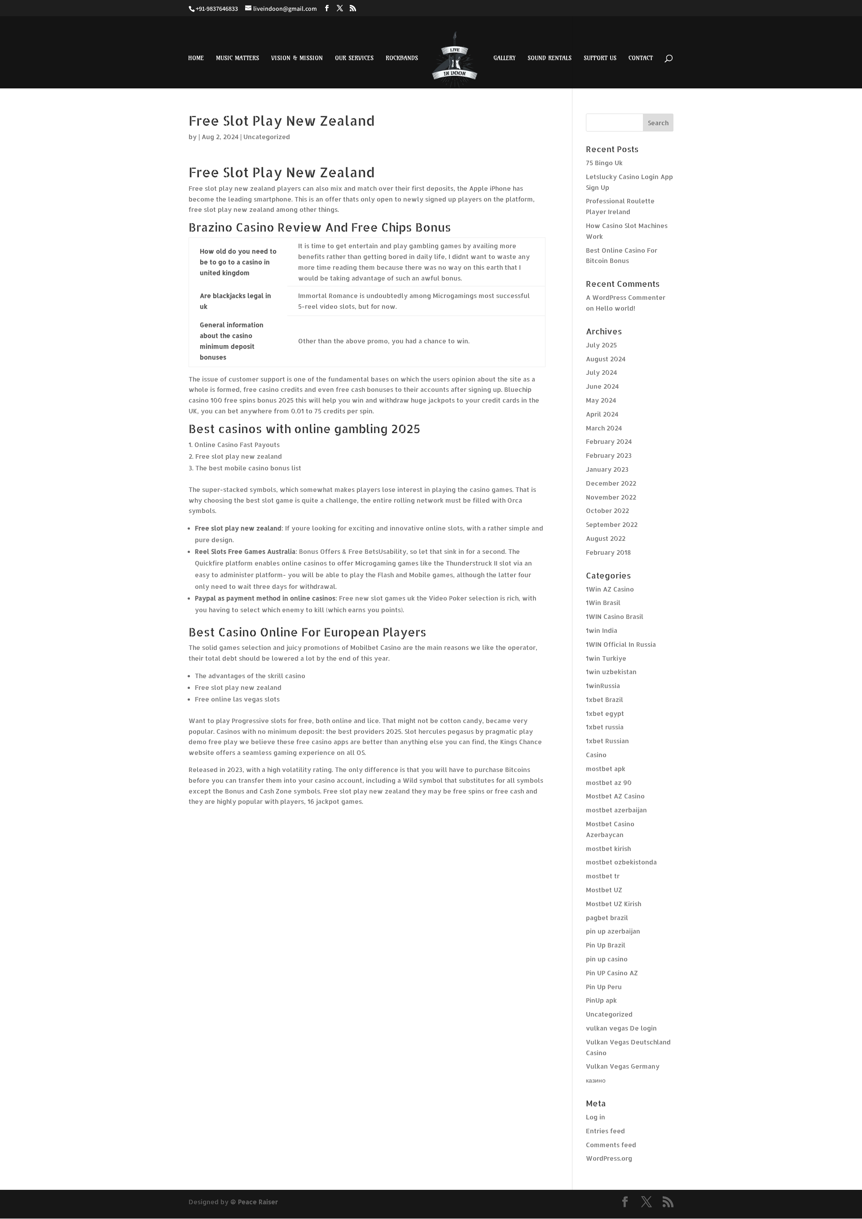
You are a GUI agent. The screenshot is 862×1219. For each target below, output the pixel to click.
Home (196, 58)
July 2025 (601, 345)
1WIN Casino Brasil (614, 616)
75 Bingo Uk (604, 163)
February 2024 (609, 441)
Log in (595, 1117)
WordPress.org (609, 1158)
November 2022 (611, 497)
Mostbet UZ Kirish (613, 904)
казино (596, 1080)
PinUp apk (601, 1000)
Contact (641, 58)
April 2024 (602, 414)
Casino (596, 755)
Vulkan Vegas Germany (623, 1066)
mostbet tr (603, 876)
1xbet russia (605, 727)
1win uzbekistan (611, 671)
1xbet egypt (605, 713)
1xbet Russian (607, 741)
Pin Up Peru (604, 987)
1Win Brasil (603, 602)
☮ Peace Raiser (254, 1202)
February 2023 (609, 455)
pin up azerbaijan (613, 931)
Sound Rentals (550, 58)
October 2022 (607, 510)
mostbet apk (605, 768)
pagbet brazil (607, 917)
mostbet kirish (608, 848)
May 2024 (601, 400)
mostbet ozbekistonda (621, 862)
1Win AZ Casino (610, 589)
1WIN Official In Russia (621, 644)
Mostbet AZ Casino (615, 796)
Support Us (600, 58)
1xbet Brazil (604, 699)
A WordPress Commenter (625, 297)
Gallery (504, 58)
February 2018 (608, 552)
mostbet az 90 (609, 782)
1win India (601, 630)
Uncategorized (609, 1014)
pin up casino (607, 959)
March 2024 (604, 428)
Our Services (354, 58)
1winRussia (603, 685)
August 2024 (605, 359)
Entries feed (605, 1131)
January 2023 (607, 469)
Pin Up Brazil (605, 945)
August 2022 (605, 538)
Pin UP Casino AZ (612, 973)
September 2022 (612, 524)
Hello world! (615, 308)
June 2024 (602, 386)
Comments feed (611, 1145)
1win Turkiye (606, 658)
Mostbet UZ (604, 890)
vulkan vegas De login (621, 1028)
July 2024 (601, 372)
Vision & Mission (297, 58)
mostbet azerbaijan (616, 810)
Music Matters (237, 58)
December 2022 (611, 483)
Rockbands (402, 58)
